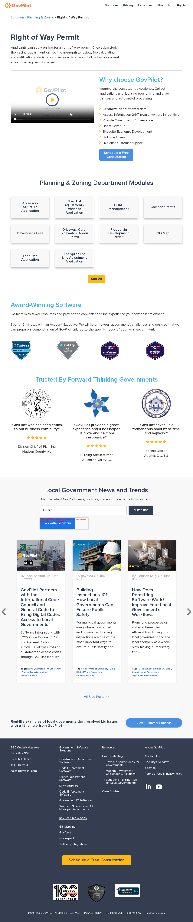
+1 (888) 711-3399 (22, 765)
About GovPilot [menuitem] (155, 747)
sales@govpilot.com (24, 770)
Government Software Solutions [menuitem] (73, 749)
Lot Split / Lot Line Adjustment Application (74, 257)
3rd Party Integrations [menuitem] (73, 844)
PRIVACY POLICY (93, 913)
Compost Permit (163, 207)
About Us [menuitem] (163, 5)
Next (189, 611)
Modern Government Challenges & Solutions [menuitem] (121, 772)
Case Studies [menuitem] (110, 791)
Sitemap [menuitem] (150, 767)
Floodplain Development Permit (118, 233)
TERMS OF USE (114, 913)
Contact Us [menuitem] (152, 756)
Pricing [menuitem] (128, 5)
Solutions (17, 17)
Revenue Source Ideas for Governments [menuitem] (122, 764)
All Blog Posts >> (96, 697)
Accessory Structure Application (30, 207)
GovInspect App (85, 676)
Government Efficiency (48, 669)
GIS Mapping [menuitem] (67, 826)
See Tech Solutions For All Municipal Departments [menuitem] (76, 808)
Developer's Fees (30, 233)
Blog (112, 669)
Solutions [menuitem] (111, 5)
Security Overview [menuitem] (157, 762)
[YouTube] (158, 787)
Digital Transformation (34, 672)
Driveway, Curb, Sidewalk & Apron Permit (74, 233)
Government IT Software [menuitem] (75, 800)
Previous (4, 611)
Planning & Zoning (40, 17)
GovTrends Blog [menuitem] (112, 756)
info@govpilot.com (155, 913)
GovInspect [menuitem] (66, 838)
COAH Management (119, 207)
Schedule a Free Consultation (97, 860)
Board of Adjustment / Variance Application (74, 207)
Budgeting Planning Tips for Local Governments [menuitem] (121, 781)
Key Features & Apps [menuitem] (73, 817)
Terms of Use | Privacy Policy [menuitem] (163, 773)
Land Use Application (30, 258)
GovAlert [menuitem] (65, 832)
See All (96, 279)
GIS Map (163, 233)
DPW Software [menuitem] (69, 785)
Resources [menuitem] (145, 5)
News (30, 669)
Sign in (181, 5)
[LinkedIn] (148, 787)
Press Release (29, 676)
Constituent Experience (145, 672)
